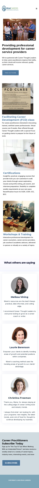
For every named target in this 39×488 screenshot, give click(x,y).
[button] (36, 8)
